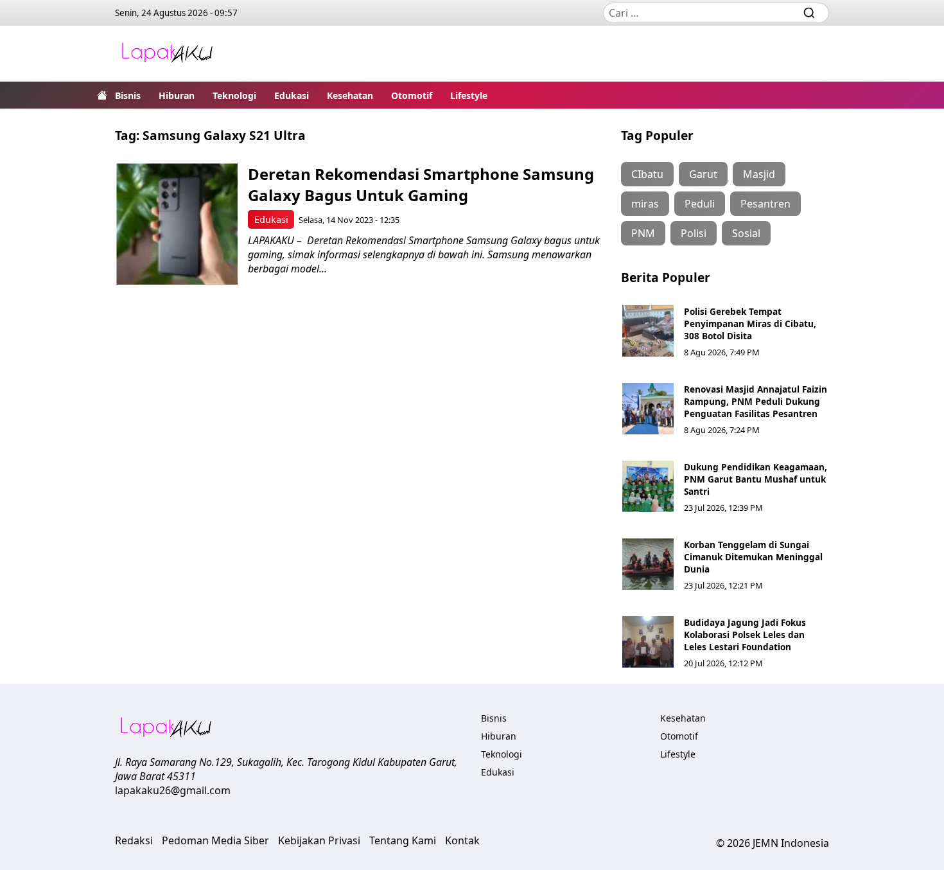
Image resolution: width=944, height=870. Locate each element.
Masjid (759, 174)
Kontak (462, 840)
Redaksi (134, 840)
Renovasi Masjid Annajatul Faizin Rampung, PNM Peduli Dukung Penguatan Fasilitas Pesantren (755, 401)
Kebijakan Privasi (319, 840)
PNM (643, 233)
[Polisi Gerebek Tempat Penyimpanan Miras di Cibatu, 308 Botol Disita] (648, 331)
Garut (703, 174)
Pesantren (765, 204)
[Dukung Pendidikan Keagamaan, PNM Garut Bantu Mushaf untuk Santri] (648, 486)
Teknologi (234, 95)
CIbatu (647, 174)
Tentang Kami (402, 840)
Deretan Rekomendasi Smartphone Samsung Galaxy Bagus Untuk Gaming (421, 184)
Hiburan (177, 95)
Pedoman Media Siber (215, 840)
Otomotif (411, 95)
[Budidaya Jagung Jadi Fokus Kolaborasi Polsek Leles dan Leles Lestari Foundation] (648, 642)
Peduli (700, 204)
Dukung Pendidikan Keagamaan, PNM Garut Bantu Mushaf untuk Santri (755, 479)
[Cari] (809, 13)
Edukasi (291, 95)
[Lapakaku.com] (167, 53)
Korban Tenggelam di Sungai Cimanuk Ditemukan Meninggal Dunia (753, 556)
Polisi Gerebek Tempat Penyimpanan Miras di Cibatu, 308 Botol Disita (750, 323)
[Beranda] (102, 95)
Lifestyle (468, 95)
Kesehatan (350, 95)
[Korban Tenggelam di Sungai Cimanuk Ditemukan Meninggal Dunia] (648, 564)
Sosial (746, 233)
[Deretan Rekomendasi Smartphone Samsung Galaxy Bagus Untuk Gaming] (177, 224)
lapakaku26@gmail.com (173, 790)
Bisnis (128, 95)
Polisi (693, 233)
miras (645, 204)
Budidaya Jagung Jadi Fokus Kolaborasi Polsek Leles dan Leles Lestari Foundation (745, 634)
